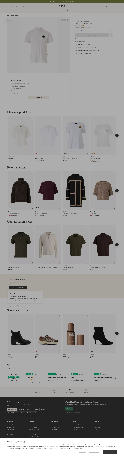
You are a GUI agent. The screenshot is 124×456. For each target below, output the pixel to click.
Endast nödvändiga (94, 452)
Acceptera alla (109, 452)
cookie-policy (79, 448)
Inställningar (82, 452)
